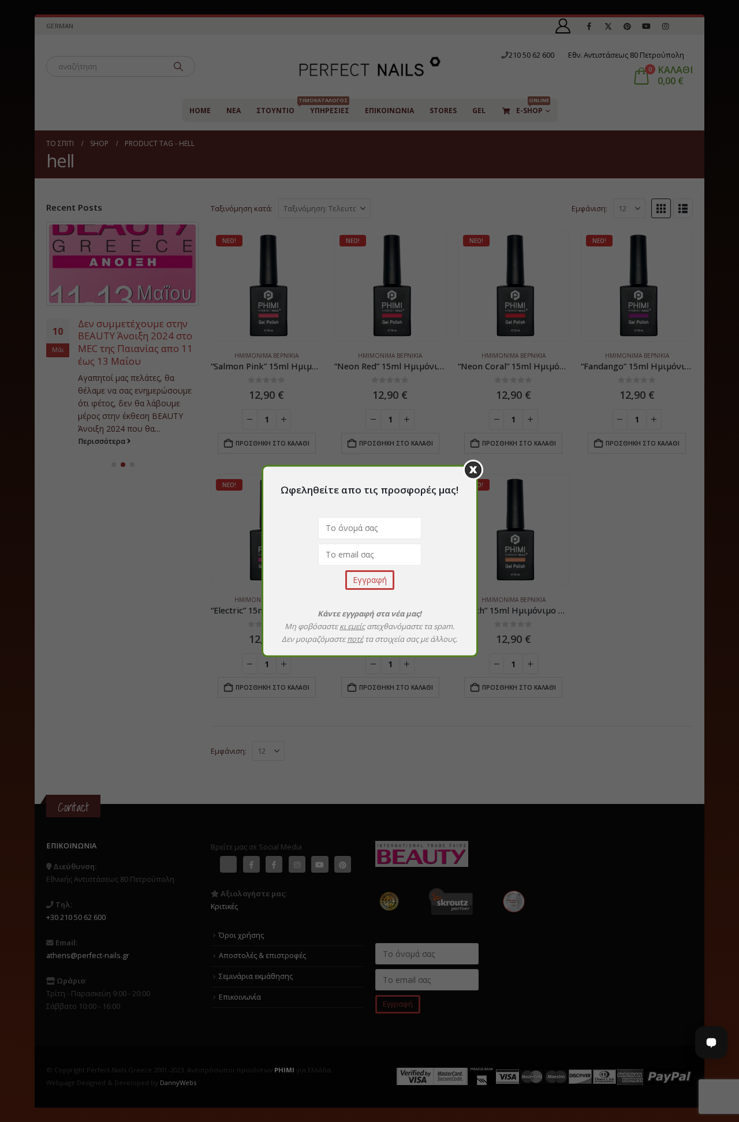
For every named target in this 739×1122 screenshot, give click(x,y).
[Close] (473, 470)
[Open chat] (711, 1042)
